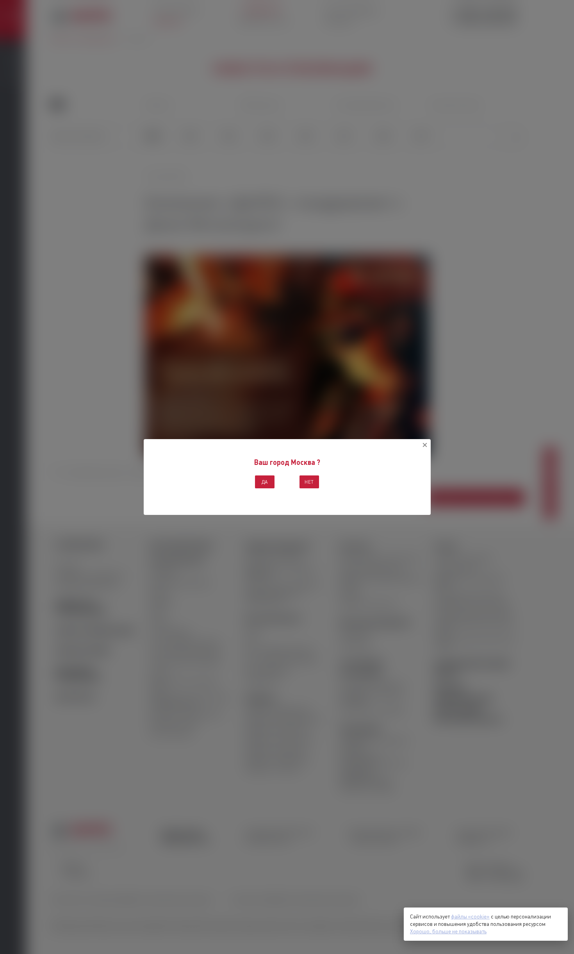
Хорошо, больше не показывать (448, 931)
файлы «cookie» (470, 916)
